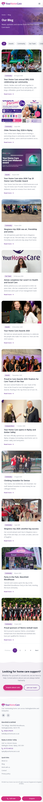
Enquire (32, 798)
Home (4, 15)
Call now (12, 798)
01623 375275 (8, 731)
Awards (11, 44)
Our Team (32, 44)
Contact (4, 770)
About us (4, 761)
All (4, 44)
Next (36, 650)
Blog (3, 764)
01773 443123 (8, 748)
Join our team (32, 688)
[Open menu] (39, 4)
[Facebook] (3, 715)
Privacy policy (6, 774)
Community (21, 44)
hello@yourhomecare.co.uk (10, 734)
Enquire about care (13, 687)
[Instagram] (8, 715)
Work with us (6, 767)
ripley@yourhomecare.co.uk (11, 751)
